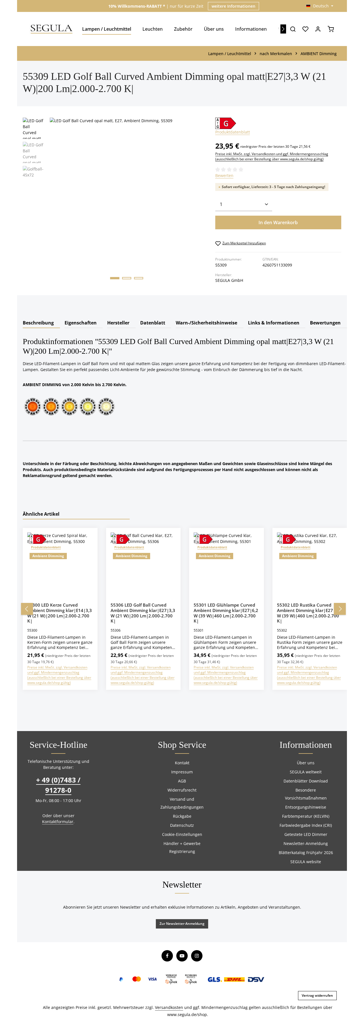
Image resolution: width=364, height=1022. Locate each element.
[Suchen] (293, 29)
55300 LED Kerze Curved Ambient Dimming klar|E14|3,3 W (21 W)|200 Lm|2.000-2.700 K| (59, 613)
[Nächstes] (283, 29)
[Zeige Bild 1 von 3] (114, 278)
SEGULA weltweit (306, 772)
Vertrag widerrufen (317, 995)
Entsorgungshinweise (305, 807)
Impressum (182, 772)
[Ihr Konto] (318, 29)
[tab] (41, 323)
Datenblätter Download (306, 781)
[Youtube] (182, 955)
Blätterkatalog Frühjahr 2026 (306, 852)
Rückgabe (182, 816)
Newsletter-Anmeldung (306, 843)
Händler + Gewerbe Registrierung (182, 847)
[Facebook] (167, 955)
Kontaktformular (57, 821)
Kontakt (182, 762)
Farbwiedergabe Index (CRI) (306, 825)
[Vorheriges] (27, 609)
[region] (113, 206)
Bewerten (224, 175)
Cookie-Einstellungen (182, 834)
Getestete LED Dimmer (305, 834)
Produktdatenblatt (232, 132)
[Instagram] (196, 955)
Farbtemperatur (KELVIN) (305, 816)
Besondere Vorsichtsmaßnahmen (306, 794)
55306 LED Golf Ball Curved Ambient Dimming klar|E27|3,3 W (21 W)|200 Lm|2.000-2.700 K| (143, 613)
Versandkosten (169, 1007)
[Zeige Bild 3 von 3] (138, 278)
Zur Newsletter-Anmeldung (182, 923)
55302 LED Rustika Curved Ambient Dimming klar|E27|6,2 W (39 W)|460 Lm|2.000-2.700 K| (309, 613)
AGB (182, 781)
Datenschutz (182, 825)
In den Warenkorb (278, 222)
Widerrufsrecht (182, 790)
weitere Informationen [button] (233, 6)
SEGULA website (305, 861)
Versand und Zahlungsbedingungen (182, 803)
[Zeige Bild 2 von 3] (126, 278)
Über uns (306, 762)
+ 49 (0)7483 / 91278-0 (58, 785)
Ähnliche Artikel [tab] (41, 514)
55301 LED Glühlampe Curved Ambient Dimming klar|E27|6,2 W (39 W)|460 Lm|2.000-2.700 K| (226, 613)
